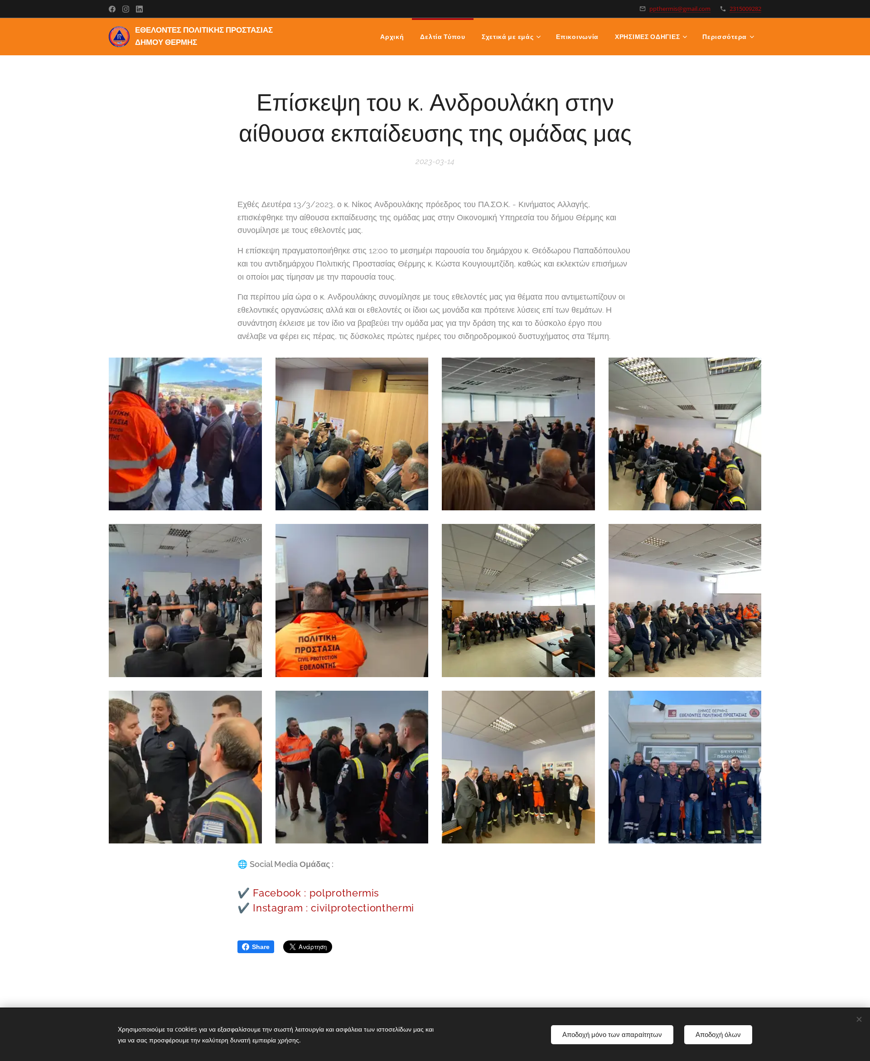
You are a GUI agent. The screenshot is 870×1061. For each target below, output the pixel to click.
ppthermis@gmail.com (679, 9)
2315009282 (745, 9)
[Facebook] (112, 9)
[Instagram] (125, 9)
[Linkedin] (139, 9)
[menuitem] (392, 36)
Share (261, 946)
